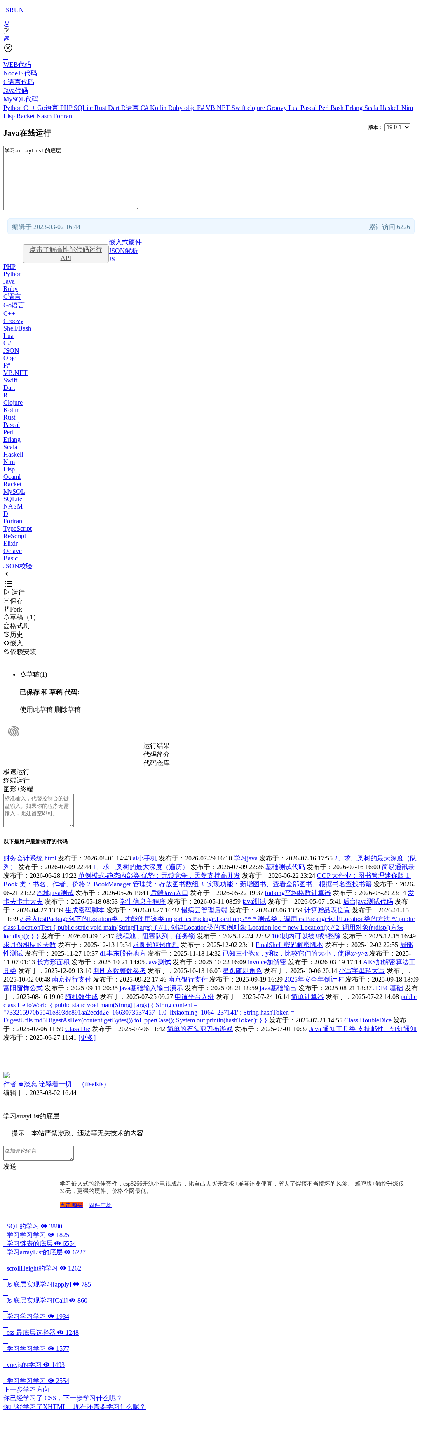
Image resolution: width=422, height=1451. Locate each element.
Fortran (62, 116)
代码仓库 (156, 763)
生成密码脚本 (85, 910)
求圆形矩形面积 (156, 944)
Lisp (9, 116)
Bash (338, 107)
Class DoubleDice (368, 1020)
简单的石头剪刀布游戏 (200, 1028)
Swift (239, 107)
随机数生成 (81, 996)
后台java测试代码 (368, 901)
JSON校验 (18, 566)
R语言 (131, 107)
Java (9, 281)
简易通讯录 (398, 866)
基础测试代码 (285, 866)
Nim (407, 107)
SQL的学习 (32, 1226)
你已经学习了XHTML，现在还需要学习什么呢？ (74, 1406)
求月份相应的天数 (29, 944)
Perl (325, 107)
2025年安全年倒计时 (314, 979)
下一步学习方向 (26, 1389)
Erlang (354, 107)
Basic (10, 558)
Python (13, 107)
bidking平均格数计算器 (298, 892)
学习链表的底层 (39, 1243)
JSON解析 (123, 250)
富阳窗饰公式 (23, 988)
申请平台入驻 (194, 996)
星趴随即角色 (242, 970)
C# (145, 107)
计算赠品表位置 (327, 910)
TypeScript (17, 528)
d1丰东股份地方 (123, 953)
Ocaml (12, 476)
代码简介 (156, 754)
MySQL (14, 491)
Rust (101, 107)
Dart (114, 107)
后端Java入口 (169, 892)
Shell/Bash (17, 328)
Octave (12, 550)
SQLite (84, 107)
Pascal (309, 107)
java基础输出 (278, 988)
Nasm (44, 116)
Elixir (10, 543)
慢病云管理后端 (204, 910)
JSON (11, 350)
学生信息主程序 (143, 901)
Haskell (390, 107)
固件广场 (100, 1205)
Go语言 (48, 107)
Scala (372, 107)
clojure (257, 107)
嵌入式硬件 (125, 242)
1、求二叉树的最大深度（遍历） (141, 866)
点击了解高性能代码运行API (66, 253)
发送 (9, 1166)
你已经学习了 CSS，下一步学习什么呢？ (62, 1398)
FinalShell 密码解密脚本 (289, 944)
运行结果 (156, 745)
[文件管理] (211, 39)
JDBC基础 (388, 988)
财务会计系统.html (29, 858)
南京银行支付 (71, 979)
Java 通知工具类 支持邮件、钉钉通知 (363, 1028)
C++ (30, 107)
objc (190, 107)
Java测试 (158, 962)
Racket (26, 116)
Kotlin (159, 107)
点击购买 (71, 1205)
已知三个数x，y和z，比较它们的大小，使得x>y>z (295, 953)
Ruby (176, 107)
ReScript (14, 535)
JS (112, 259)
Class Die (77, 1028)
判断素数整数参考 (119, 970)
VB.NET (219, 107)
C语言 (12, 296)
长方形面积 (53, 962)
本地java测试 (55, 892)
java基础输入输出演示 (151, 988)
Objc (9, 357)
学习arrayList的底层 (44, 1252)
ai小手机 (145, 858)
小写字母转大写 (362, 970)
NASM (13, 506)
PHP (67, 107)
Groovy (277, 107)
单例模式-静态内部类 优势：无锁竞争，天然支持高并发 (159, 875)
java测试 (254, 901)
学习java (246, 858)
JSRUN (13, 10)
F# (201, 107)
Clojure (13, 402)
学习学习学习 (36, 1234)
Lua (294, 107)
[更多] (87, 1037)
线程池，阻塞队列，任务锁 (155, 936)
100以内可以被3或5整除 (306, 936)
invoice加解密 (267, 962)
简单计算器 (307, 996)
